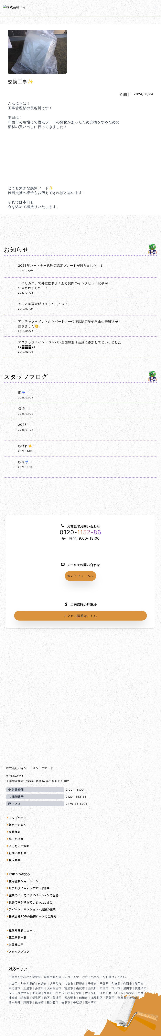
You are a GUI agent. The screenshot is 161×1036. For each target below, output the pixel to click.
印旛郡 (116, 983)
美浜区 (57, 997)
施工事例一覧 (18, 937)
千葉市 (92, 983)
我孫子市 (141, 988)
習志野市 (70, 997)
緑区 (47, 997)
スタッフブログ (19, 951)
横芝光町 (91, 993)
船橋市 (83, 997)
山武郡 (92, 988)
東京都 (36, 993)
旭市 (12, 993)
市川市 (116, 988)
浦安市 (130, 993)
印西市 (127, 983)
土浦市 (27, 988)
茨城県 (133, 997)
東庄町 (48, 993)
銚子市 (39, 1002)
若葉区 (110, 997)
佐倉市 (42, 983)
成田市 (127, 988)
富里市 (68, 988)
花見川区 (97, 997)
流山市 (118, 993)
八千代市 (56, 983)
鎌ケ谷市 (53, 1002)
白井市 (142, 993)
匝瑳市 (80, 983)
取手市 (139, 983)
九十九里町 (27, 983)
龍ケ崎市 (91, 1002)
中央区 (13, 983)
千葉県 (104, 983)
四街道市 (14, 988)
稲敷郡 (24, 997)
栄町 (79, 993)
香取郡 (77, 1002)
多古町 (39, 988)
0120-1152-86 (76, 796)
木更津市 (23, 993)
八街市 (68, 983)
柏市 (70, 993)
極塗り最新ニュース (22, 930)
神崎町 (13, 997)
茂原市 (121, 997)
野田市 (27, 1002)
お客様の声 (16, 944)
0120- (80, 532)
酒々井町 (14, 1002)
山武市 (80, 988)
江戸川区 (106, 993)
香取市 (65, 1002)
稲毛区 (36, 997)
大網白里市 (54, 988)
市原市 (104, 988)
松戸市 (60, 993)
